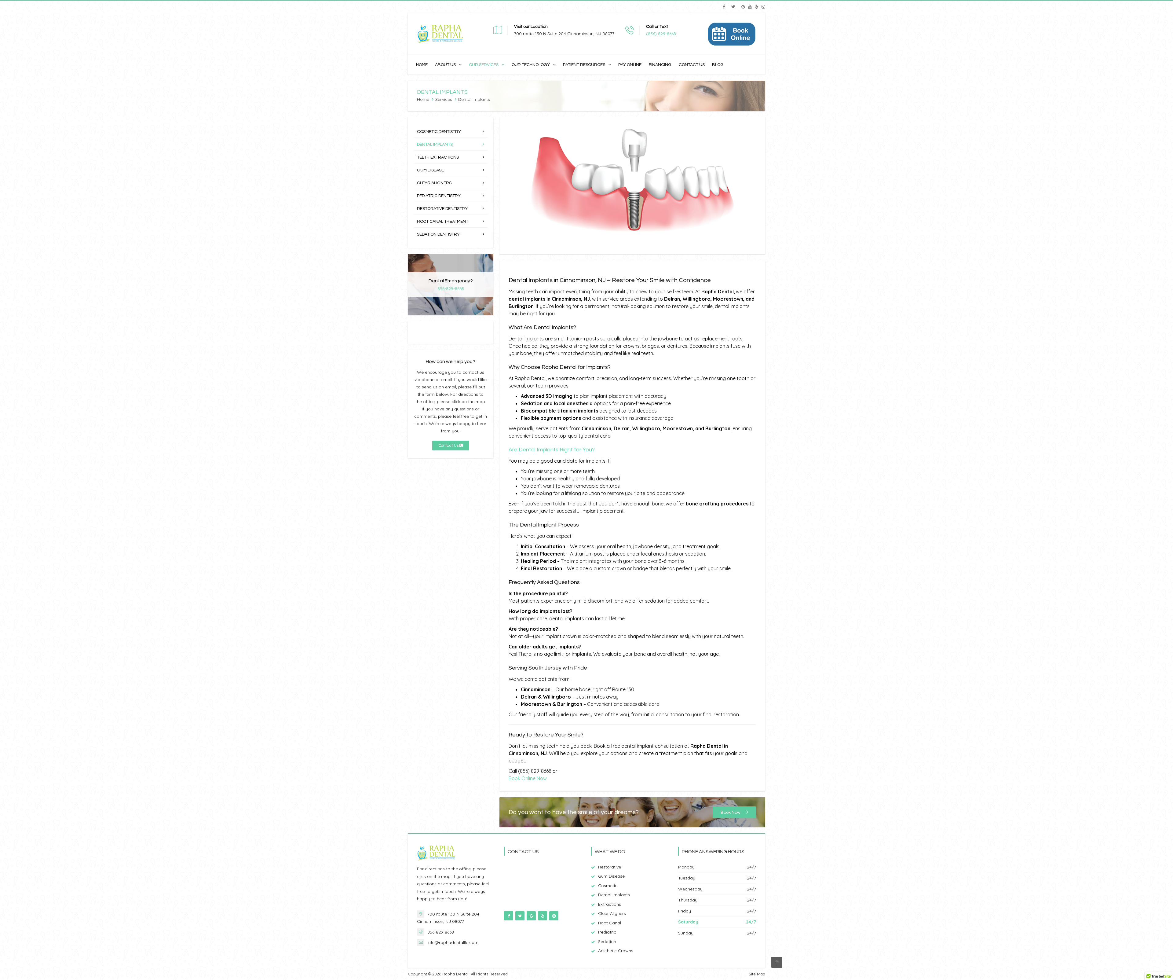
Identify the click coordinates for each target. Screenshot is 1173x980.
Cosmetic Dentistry (439, 132)
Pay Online (629, 65)
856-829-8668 (450, 288)
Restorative (609, 867)
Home (422, 65)
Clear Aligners (434, 183)
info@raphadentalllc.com (452, 942)
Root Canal (609, 923)
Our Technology (531, 65)
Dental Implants (435, 144)
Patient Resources (584, 65)
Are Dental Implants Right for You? (552, 450)
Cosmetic (607, 885)
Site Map (757, 973)
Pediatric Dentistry (439, 196)
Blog (718, 65)
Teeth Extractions (438, 157)
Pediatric (607, 932)
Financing (660, 65)
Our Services (484, 65)
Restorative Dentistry (442, 209)
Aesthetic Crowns (615, 950)
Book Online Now (528, 778)
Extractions (609, 904)
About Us (445, 65)
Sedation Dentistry (438, 234)
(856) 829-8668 (661, 33)
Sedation (607, 941)
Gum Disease (430, 170)
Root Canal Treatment (442, 221)
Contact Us (692, 65)
